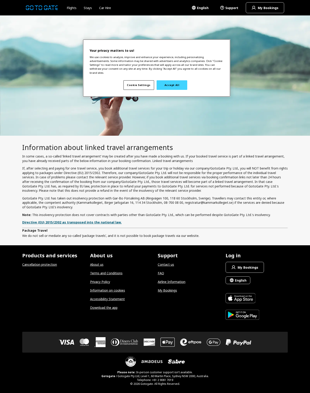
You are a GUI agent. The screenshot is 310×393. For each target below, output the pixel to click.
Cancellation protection (39, 264)
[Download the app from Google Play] (242, 315)
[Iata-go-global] (130, 361)
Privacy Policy (100, 282)
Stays (88, 8)
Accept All (172, 85)
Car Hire (105, 8)
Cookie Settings (138, 85)
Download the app (104, 307)
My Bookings (167, 290)
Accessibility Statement (107, 299)
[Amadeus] (151, 361)
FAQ (161, 273)
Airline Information (171, 282)
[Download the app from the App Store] (242, 298)
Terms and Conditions (106, 273)
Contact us (166, 264)
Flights (71, 8)
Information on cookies (107, 290)
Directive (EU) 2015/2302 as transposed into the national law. (72, 222)
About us (96, 264)
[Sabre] (176, 361)
